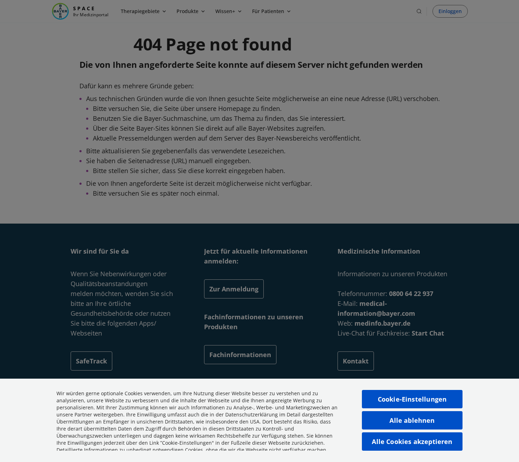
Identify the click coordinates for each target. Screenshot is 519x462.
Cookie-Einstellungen (412, 399)
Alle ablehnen (412, 420)
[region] (259, 420)
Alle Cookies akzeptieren (412, 441)
